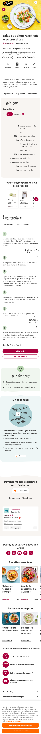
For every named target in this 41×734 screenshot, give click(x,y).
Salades (30, 57)
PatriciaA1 (15, 509)
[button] (6, 511)
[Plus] (35, 527)
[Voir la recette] (11, 583)
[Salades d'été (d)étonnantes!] (11, 627)
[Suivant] (36, 199)
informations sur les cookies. (13, 721)
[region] (20, 717)
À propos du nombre (23, 114)
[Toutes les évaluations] (7, 43)
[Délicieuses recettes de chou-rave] (29, 627)
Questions (27, 498)
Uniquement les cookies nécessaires (20, 725)
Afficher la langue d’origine (13, 524)
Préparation (20, 93)
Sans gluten (8, 57)
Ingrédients (8, 93)
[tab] (20, 691)
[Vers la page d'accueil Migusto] (8, 2)
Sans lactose (20, 57)
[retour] (3, 9)
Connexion (22, 456)
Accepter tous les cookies (20, 731)
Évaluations (32, 93)
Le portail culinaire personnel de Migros (16, 648)
